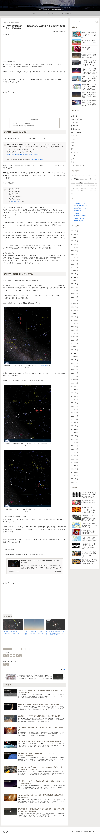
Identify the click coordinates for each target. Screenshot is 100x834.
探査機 (93, 185)
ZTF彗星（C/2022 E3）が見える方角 (23, 126)
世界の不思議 (80, 185)
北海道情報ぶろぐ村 (80, 205)
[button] (20, 655)
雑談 (81, 183)
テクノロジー (77, 188)
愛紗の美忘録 (78, 221)
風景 (85, 183)
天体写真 (95, 175)
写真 (81, 179)
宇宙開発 (91, 188)
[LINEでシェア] (17, 655)
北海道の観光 (91, 183)
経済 (77, 185)
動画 (91, 185)
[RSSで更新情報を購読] (7, 664)
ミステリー (94, 179)
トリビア (85, 188)
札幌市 (86, 179)
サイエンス (81, 191)
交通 (87, 183)
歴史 (89, 185)
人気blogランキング (80, 203)
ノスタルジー (88, 175)
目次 (32, 120)
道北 (88, 188)
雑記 (95, 190)
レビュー (77, 183)
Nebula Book (44, 365)
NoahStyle (77, 211)
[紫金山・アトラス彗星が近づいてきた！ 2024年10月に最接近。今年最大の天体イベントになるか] (55, 624)
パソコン (88, 190)
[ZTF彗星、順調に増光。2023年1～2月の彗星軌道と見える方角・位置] (13, 624)
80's (72, 183)
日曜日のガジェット (80, 218)
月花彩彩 (77, 213)
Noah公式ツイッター (81, 208)
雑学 (82, 188)
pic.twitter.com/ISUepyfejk (30, 154)
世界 (84, 185)
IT (74, 185)
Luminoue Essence (80, 215)
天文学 (73, 175)
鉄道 (74, 183)
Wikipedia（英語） (16, 201)
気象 (82, 175)
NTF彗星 (35, 649)
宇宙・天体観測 (8, 649)
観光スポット (74, 190)
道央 (84, 175)
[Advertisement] (34, 47)
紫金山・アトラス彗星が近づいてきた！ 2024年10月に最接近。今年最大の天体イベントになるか (55, 633)
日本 (92, 175)
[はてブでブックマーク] (11, 655)
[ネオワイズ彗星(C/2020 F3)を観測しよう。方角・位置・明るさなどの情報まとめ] (34, 624)
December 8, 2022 (37, 159)
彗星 (24, 649)
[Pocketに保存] (14, 655)
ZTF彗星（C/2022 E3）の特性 (21, 123)
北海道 (75, 179)
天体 (20, 649)
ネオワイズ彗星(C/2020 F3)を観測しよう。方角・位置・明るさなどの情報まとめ (34, 633)
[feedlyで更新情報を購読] (4, 664)
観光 (96, 185)
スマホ (95, 188)
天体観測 (29, 649)
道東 (83, 179)
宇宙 (15, 649)
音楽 (87, 185)
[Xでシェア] (4, 655)
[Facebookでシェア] (7, 655)
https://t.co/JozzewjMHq (14, 154)
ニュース (78, 175)
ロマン (92, 190)
